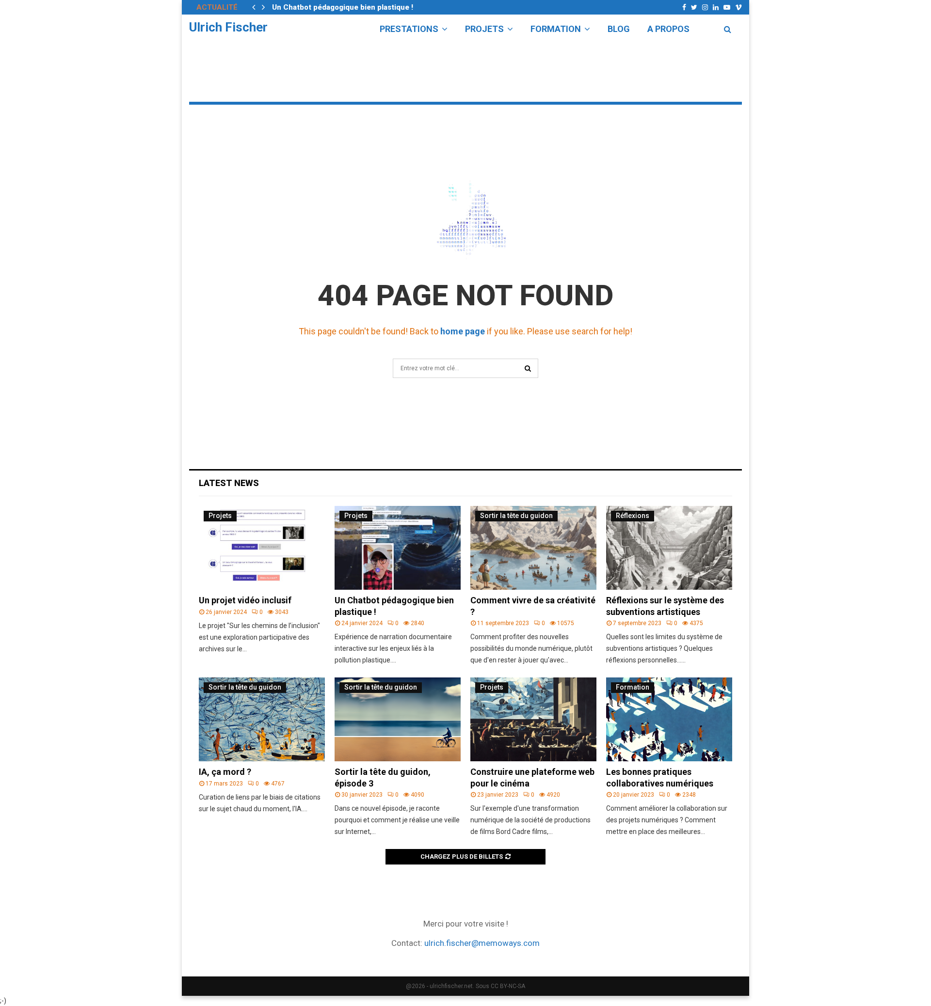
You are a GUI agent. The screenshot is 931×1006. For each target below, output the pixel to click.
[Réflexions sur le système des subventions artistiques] (669, 548)
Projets (484, 29)
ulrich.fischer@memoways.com (482, 943)
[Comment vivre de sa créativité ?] (533, 548)
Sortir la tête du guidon (516, 515)
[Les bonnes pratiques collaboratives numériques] (669, 719)
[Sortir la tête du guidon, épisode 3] (398, 719)
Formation (555, 29)
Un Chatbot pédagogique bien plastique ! (342, 7)
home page (462, 331)
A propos (668, 29)
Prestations (409, 29)
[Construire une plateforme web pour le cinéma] (533, 719)
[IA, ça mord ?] (262, 719)
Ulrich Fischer (228, 27)
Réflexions (632, 515)
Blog (619, 29)
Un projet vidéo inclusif (245, 600)
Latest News (229, 483)
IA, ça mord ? (225, 772)
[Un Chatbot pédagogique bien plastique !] (398, 548)
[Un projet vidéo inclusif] (262, 548)
